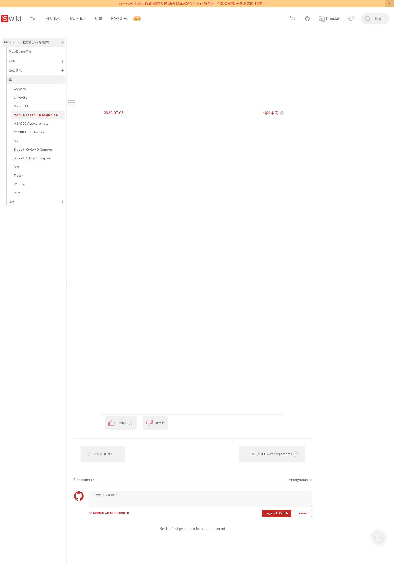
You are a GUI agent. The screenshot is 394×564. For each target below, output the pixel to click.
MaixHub (78, 19)
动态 (98, 19)
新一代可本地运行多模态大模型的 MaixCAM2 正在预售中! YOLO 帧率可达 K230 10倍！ (192, 3)
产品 (33, 19)
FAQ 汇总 (119, 19)
